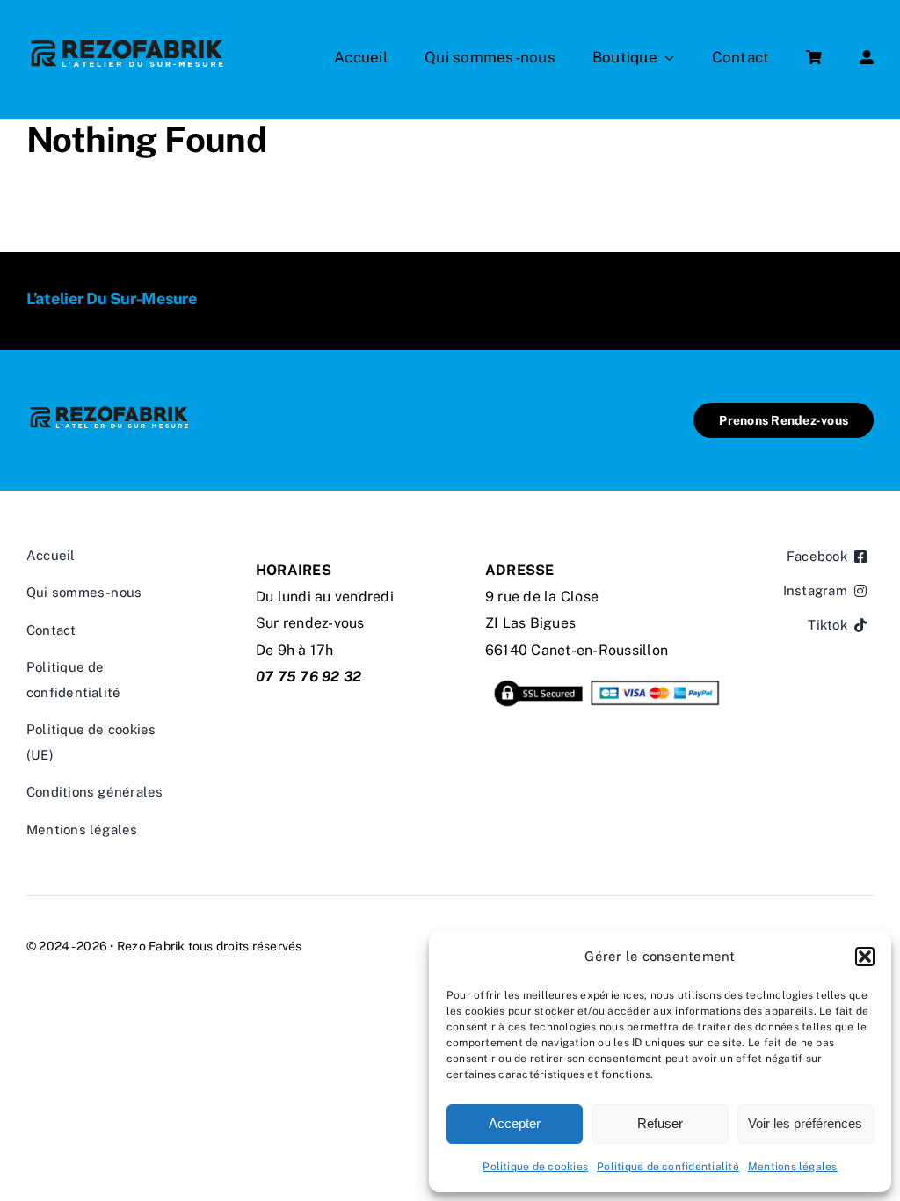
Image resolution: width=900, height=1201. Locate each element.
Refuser (660, 1123)
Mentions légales (793, 1167)
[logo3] (127, 41)
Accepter (515, 1123)
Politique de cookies (535, 1167)
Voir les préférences (805, 1123)
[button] (865, 956)
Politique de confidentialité (668, 1167)
